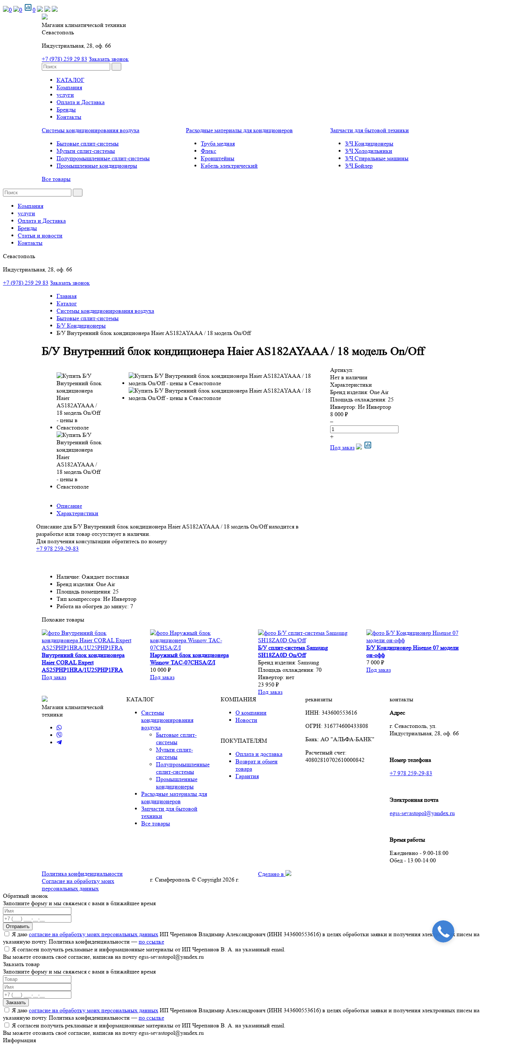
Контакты (69, 116)
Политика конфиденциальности (82, 873)
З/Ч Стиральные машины (377, 158)
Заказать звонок (109, 58)
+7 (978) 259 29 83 (64, 58)
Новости (246, 719)
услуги (65, 94)
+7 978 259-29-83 (57, 548)
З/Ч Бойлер (359, 165)
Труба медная (218, 143)
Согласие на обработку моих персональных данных (78, 884)
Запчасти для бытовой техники (369, 130)
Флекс (208, 150)
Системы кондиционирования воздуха (90, 130)
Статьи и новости (40, 235)
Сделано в (271, 873)
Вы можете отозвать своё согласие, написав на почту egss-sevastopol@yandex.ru (103, 956)
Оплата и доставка (258, 753)
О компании (251, 712)
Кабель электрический (229, 165)
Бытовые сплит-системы (88, 143)
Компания (69, 87)
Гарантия (247, 776)
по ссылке (151, 941)
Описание (69, 505)
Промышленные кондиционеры (97, 165)
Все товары (56, 178)
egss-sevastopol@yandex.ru (422, 813)
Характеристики (77, 513)
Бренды (66, 109)
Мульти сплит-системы (86, 150)
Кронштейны (217, 158)
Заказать (16, 1002)
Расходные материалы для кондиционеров (239, 130)
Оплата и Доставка (81, 102)
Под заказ (342, 447)
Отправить (18, 926)
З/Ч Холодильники (368, 150)
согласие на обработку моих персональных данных (93, 934)
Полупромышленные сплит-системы (103, 158)
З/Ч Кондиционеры (369, 143)
